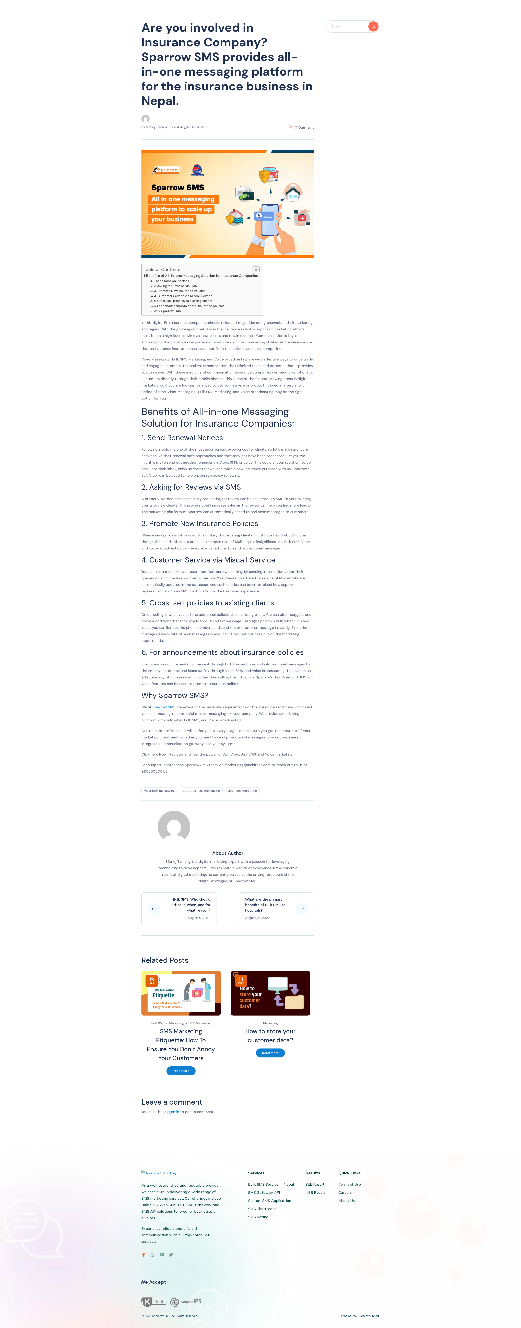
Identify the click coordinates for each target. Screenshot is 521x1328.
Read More (181, 1071)
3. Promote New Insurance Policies (179, 291)
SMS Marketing (200, 1023)
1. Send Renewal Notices (171, 281)
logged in (171, 1111)
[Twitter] (171, 1255)
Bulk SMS (157, 1023)
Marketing (176, 1023)
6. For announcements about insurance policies (189, 306)
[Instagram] (153, 1255)
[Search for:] (353, 26)
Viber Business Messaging (201, 790)
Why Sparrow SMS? (168, 311)
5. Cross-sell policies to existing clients (183, 301)
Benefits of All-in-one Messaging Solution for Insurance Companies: (202, 275)
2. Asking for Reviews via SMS (175, 286)
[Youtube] (162, 1255)
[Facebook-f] (143, 1255)
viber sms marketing (242, 790)
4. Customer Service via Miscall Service (183, 296)
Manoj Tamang (156, 127)
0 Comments (304, 127)
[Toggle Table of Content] (254, 269)
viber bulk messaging (159, 790)
